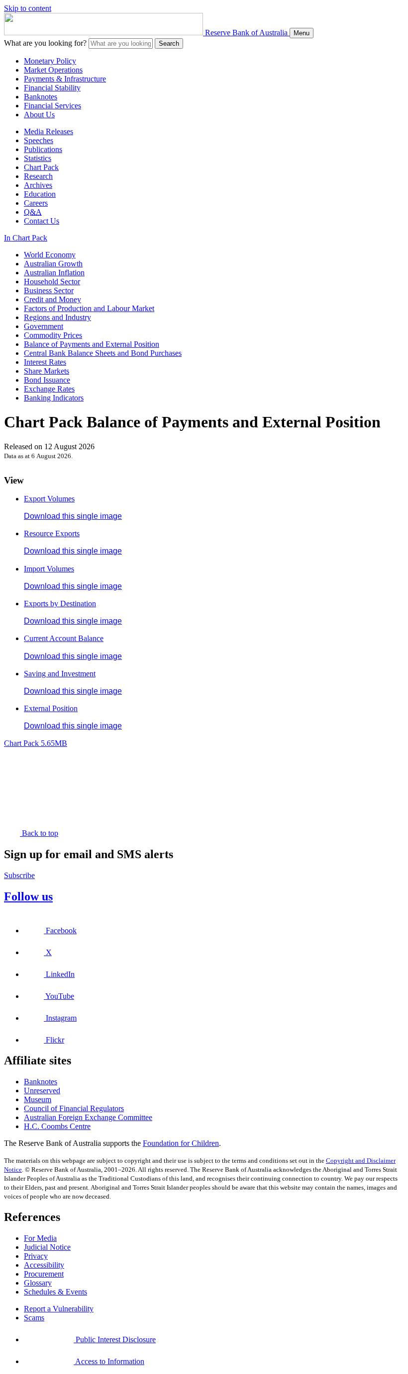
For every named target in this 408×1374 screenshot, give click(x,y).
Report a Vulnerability (59, 1308)
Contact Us (41, 221)
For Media (40, 1238)
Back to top (39, 833)
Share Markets (46, 371)
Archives (38, 185)
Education (40, 194)
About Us (39, 114)
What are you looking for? (45, 43)
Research (38, 176)
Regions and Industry (57, 317)
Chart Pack (41, 167)
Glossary (38, 1283)
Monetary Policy (50, 61)
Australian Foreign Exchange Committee (88, 1117)
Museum (37, 1099)
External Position (51, 708)
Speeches (38, 140)
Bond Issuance (47, 380)
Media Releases (48, 131)
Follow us (28, 896)
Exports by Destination (60, 603)
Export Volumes (49, 498)
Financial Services (52, 105)
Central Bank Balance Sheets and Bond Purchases (103, 353)
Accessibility (44, 1265)
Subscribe (19, 875)
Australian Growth (53, 263)
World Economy (50, 254)
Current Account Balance (63, 638)
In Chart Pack (25, 238)
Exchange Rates (49, 389)
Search (169, 43)
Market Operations (53, 70)
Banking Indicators (54, 398)
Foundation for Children (181, 1143)
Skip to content (27, 8)
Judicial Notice (47, 1247)
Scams (34, 1317)
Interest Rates (45, 362)
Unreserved (42, 1090)
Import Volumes (49, 569)
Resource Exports (52, 533)
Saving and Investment (60, 673)
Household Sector (52, 281)
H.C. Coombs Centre (57, 1126)
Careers (36, 203)
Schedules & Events (55, 1292)
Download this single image (73, 516)
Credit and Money (52, 299)
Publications (43, 149)
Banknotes (40, 96)
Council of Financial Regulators (74, 1108)
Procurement (44, 1274)
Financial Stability (52, 87)
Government (43, 326)
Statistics (37, 158)
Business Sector (49, 290)
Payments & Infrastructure (65, 79)
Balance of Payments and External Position (91, 344)
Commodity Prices (53, 335)
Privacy (36, 1256)
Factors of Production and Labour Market (89, 308)
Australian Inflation (54, 272)
